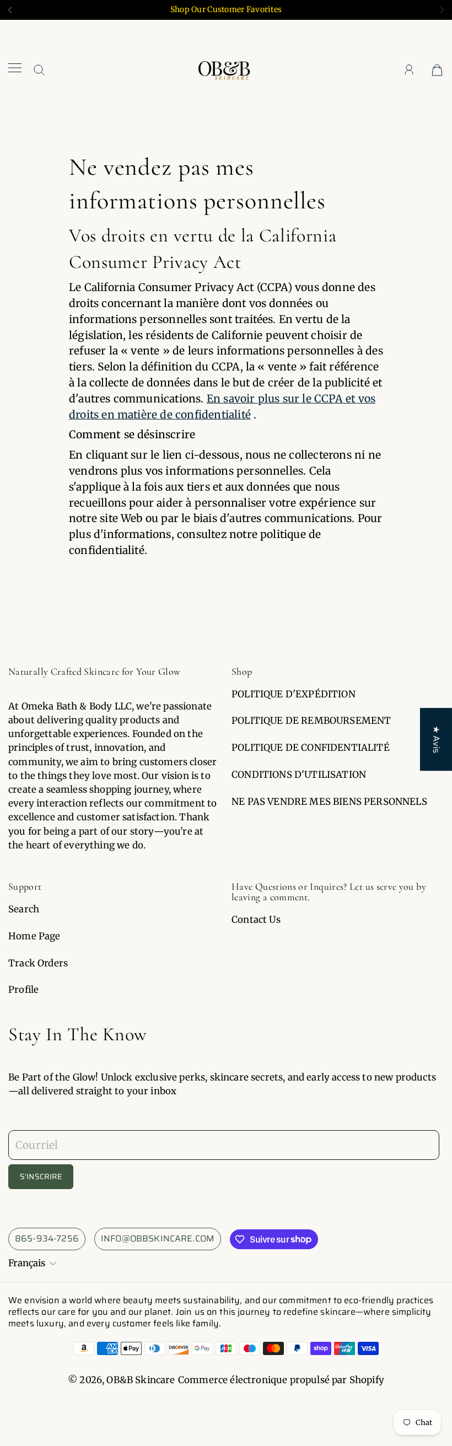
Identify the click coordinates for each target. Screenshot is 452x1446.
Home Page (34, 936)
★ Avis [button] (436, 739)
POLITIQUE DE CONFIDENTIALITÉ (311, 747)
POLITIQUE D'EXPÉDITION (294, 694)
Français (26, 1263)
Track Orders (38, 963)
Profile (23, 989)
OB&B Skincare (140, 1380)
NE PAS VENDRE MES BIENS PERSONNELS (329, 801)
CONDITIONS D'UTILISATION (299, 774)
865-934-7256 (47, 1238)
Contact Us (256, 919)
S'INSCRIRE (41, 1176)
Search (23, 909)
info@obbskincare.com (157, 1238)
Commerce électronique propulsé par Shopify (281, 1380)
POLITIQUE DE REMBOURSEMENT (311, 720)
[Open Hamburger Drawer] (14, 69)
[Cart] (437, 69)
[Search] (39, 70)
